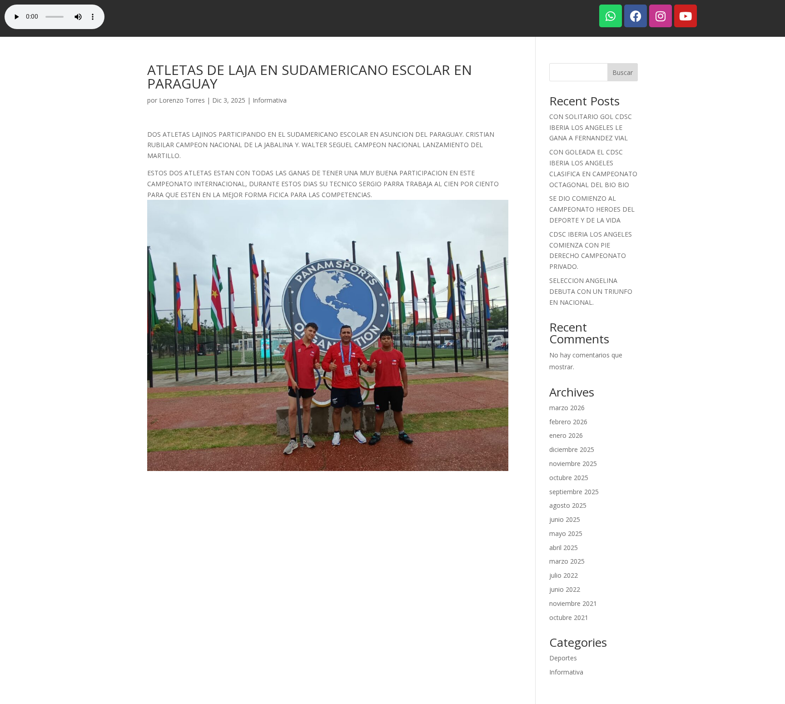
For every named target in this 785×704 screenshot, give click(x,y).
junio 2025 (564, 519)
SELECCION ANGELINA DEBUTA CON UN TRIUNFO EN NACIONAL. (590, 291)
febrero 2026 (568, 421)
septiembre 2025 (574, 491)
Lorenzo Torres (182, 100)
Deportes (563, 658)
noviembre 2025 (573, 463)
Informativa (270, 100)
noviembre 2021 (573, 603)
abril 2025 (563, 547)
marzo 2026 (567, 407)
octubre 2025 (568, 477)
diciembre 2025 (571, 449)
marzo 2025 (567, 561)
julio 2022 (563, 575)
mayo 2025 (565, 533)
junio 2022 (564, 589)
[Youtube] (685, 16)
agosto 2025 (567, 505)
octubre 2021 (568, 617)
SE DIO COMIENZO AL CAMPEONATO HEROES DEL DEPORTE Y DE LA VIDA (592, 209)
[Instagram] (660, 16)
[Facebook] (635, 16)
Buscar (622, 72)
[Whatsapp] (610, 16)
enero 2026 (566, 435)
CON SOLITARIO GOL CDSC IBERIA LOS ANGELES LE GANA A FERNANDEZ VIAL (590, 127)
